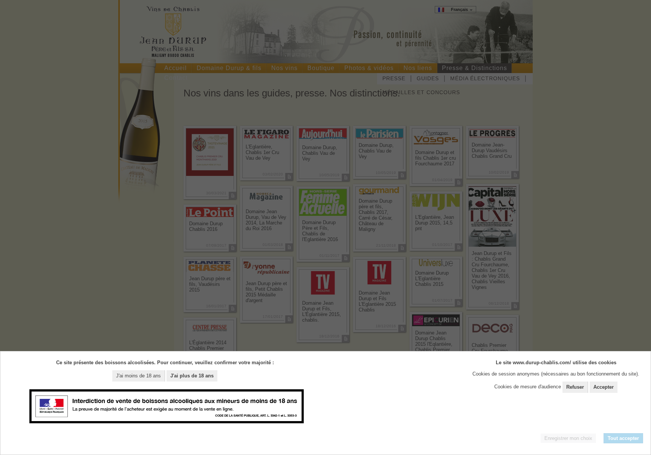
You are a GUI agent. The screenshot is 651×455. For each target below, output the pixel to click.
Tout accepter (623, 438)
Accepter (603, 387)
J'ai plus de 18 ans (192, 376)
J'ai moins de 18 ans (138, 376)
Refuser (575, 387)
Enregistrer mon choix (568, 438)
